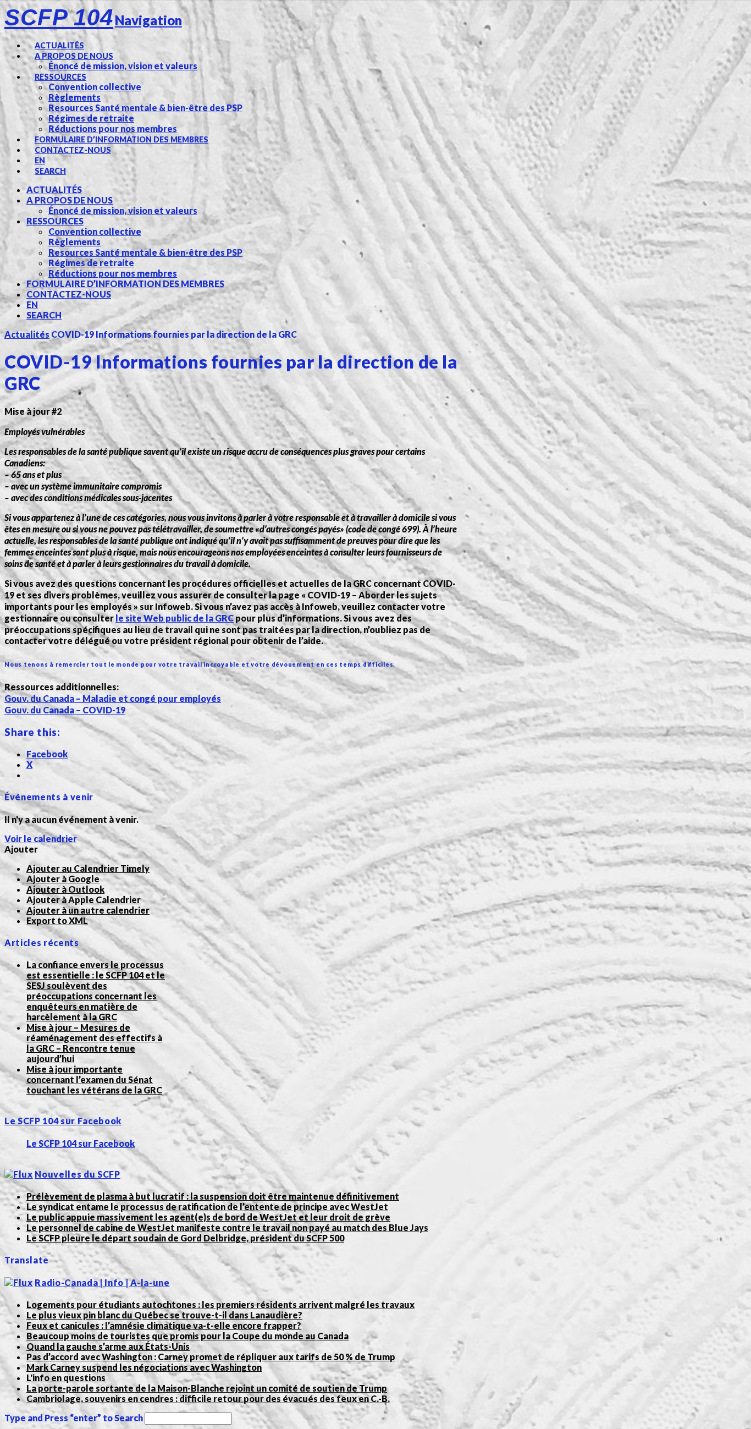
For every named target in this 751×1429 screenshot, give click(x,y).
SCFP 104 (58, 17)
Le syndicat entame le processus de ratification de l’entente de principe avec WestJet (207, 1206)
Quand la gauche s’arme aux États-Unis (108, 1346)
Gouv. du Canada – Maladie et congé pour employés (112, 698)
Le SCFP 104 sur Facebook (63, 1120)
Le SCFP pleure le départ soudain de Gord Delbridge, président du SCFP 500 (185, 1238)
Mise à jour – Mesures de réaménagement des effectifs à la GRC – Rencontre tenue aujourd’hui (94, 1043)
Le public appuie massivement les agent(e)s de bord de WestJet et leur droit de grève (208, 1217)
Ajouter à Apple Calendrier (83, 899)
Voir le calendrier (40, 838)
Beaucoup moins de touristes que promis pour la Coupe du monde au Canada (187, 1336)
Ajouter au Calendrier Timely (88, 868)
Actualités (26, 334)
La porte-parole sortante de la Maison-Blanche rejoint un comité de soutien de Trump (206, 1388)
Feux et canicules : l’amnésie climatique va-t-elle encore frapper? (163, 1325)
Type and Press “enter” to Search (73, 1417)
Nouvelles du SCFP (77, 1174)
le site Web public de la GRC (174, 618)
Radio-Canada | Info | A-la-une (102, 1282)
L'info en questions (66, 1377)
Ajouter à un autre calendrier (88, 910)
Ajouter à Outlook (65, 889)
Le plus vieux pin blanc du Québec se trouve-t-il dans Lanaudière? (164, 1315)
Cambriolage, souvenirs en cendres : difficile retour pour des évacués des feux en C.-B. (208, 1398)
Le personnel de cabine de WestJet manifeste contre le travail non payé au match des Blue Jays (227, 1227)
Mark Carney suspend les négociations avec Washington (144, 1367)
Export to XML (57, 920)
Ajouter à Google (63, 878)
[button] (21, 849)
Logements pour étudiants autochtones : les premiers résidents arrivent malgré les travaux (220, 1304)
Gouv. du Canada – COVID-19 (64, 710)
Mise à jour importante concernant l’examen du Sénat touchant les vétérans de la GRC (94, 1079)
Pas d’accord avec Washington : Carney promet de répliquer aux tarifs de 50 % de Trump (210, 1356)
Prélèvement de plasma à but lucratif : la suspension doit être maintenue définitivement (212, 1196)
